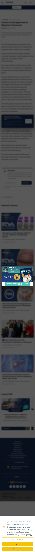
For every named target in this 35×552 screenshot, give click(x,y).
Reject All (17, 544)
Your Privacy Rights (17, 539)
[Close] (33, 518)
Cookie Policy (29, 536)
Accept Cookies (17, 549)
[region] (17, 534)
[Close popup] (31, 268)
